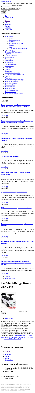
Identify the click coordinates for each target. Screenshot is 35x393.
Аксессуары (9, 36)
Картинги (8, 54)
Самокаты (8, 67)
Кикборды (8, 59)
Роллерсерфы (9, 66)
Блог (6, 22)
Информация (9, 318)
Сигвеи (7, 69)
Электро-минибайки (11, 81)
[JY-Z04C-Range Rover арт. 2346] (8, 309)
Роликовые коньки (11, 64)
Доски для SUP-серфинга (13, 52)
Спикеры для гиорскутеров (18, 48)
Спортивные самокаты (12, 73)
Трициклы (8, 78)
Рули (10, 47)
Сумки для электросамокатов (14, 74)
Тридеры (7, 76)
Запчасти (12, 41)
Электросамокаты (11, 88)
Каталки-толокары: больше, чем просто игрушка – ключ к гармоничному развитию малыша (16, 262)
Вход (6, 16)
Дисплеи (11, 38)
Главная (7, 21)
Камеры (11, 45)
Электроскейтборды (11, 90)
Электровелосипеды (11, 83)
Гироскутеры (9, 50)
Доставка (8, 24)
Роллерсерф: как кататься (10, 156)
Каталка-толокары (11, 55)
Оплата (7, 26)
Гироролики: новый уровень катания (14, 192)
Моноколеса (9, 60)
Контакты (8, 28)
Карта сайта (9, 29)
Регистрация (9, 17)
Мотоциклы (9, 62)
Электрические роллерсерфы (14, 80)
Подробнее (4, 115)
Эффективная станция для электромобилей (16, 208)
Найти (3, 12)
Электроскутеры (10, 92)
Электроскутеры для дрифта (14, 93)
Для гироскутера (14, 40)
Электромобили (10, 85)
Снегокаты (8, 71)
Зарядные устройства (16, 43)
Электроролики (10, 86)
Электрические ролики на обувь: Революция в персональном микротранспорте (17, 121)
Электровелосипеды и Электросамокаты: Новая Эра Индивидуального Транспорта (15, 105)
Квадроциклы (9, 57)
